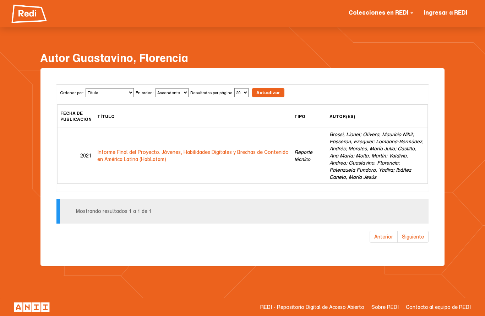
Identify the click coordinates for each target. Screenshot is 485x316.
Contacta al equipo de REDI (438, 307)
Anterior (383, 237)
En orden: (145, 92)
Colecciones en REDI (379, 12)
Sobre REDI (385, 307)
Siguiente (413, 237)
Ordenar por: (72, 92)
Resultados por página (211, 92)
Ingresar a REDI (445, 12)
